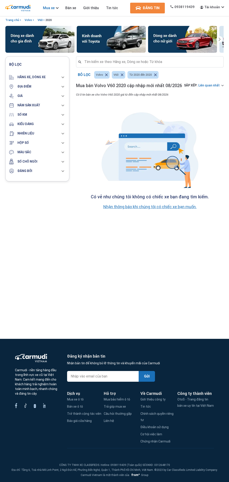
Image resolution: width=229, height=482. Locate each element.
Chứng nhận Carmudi (155, 441)
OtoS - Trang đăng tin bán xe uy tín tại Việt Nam (195, 402)
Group (139, 475)
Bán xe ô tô (75, 406)
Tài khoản (212, 7)
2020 (48, 20)
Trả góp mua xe (115, 406)
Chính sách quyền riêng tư (157, 417)
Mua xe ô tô (75, 399)
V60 (40, 20)
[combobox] (152, 62)
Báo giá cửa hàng (79, 421)
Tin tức (112, 8)
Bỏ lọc (84, 75)
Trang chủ (12, 20)
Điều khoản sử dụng (154, 427)
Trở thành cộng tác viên (84, 413)
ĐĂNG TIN (151, 8)
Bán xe (70, 8)
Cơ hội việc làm (151, 434)
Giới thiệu (91, 8)
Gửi (147, 376)
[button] (37, 77)
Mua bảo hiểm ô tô (117, 399)
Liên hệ (109, 421)
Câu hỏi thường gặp (118, 413)
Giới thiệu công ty (152, 399)
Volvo (28, 20)
